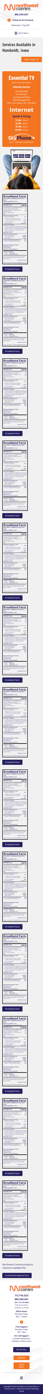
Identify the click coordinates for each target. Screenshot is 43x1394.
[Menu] (21, 1378)
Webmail (15, 25)
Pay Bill (25, 25)
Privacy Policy (9, 1389)
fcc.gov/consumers (22, 260)
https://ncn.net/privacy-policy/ (10, 249)
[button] (21, 1349)
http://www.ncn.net (7, 232)
